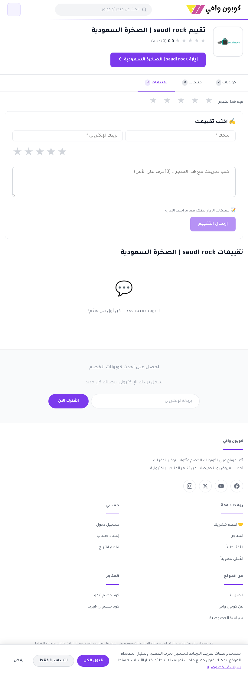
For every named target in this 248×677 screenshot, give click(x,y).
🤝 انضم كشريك (228, 525)
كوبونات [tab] (227, 83)
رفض (19, 661)
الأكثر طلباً (234, 548)
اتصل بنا (236, 596)
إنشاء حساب (108, 536)
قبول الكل (93, 661)
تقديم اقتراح (109, 548)
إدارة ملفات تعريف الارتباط (54, 644)
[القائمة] (14, 9)
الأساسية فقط (53, 661)
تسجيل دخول (107, 525)
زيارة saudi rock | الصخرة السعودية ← (158, 59)
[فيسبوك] (236, 486)
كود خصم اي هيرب (103, 607)
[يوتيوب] (221, 486)
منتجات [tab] (193, 83)
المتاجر (237, 536)
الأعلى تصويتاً (231, 559)
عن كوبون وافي (230, 607)
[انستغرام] (189, 486)
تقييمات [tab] (157, 83)
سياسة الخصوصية (226, 618)
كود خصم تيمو (106, 596)
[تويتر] (205, 486)
